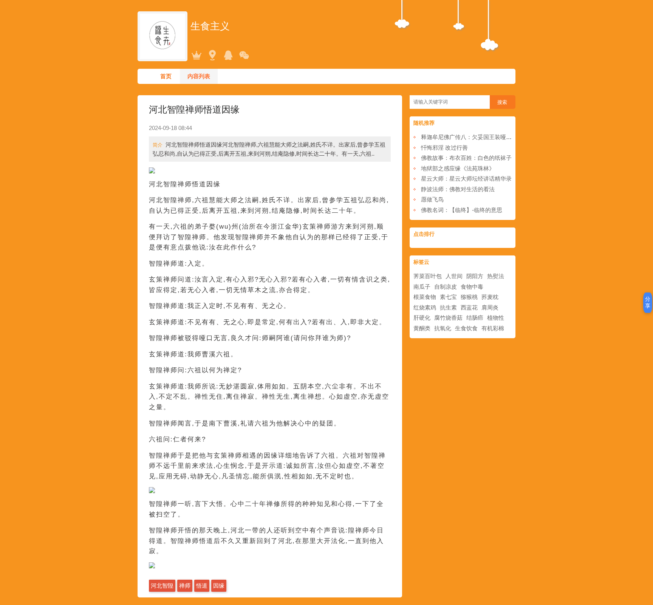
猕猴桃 (469, 297)
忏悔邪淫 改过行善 (444, 147)
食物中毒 (472, 286)
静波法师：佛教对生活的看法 (458, 189)
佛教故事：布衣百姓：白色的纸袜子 (466, 158)
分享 (647, 302)
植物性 (495, 317)
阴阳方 (474, 276)
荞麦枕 (489, 297)
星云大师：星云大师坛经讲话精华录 (466, 178)
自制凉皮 (445, 286)
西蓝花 (469, 307)
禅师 (184, 585)
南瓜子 (421, 286)
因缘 (218, 585)
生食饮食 (466, 328)
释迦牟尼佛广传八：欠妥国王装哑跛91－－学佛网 (483, 137)
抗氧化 (442, 328)
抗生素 (448, 307)
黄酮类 (421, 328)
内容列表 (198, 76)
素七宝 (448, 297)
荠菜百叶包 (427, 276)
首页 (166, 76)
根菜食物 (424, 297)
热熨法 (495, 276)
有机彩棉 (492, 328)
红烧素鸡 (424, 307)
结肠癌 (474, 317)
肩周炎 (489, 307)
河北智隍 (162, 585)
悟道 (201, 585)
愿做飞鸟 (432, 199)
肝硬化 (421, 317)
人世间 (454, 276)
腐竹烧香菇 (448, 317)
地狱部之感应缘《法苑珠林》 (458, 168)
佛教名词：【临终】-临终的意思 (461, 210)
